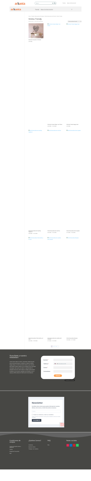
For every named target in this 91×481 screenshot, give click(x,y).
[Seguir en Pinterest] (74, 445)
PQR (10, 453)
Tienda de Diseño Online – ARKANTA (15, 447)
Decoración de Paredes (39, 16)
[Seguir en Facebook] (71, 445)
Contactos (31, 445)
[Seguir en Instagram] (67, 445)
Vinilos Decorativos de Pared (50, 16)
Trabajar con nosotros (33, 449)
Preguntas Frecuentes (14, 451)
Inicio (30, 16)
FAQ (48, 445)
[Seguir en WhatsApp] (77, 445)
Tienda (64, 3)
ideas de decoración (71, 3)
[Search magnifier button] (55, 3)
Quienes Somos (32, 447)
